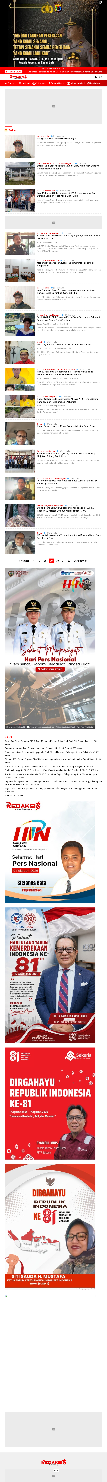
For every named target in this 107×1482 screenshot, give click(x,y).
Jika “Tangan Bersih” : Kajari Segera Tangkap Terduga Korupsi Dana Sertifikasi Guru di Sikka (66, 291)
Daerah (40, 136)
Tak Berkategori (58, 478)
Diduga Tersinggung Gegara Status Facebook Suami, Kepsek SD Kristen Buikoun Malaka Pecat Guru (65, 509)
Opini (47, 136)
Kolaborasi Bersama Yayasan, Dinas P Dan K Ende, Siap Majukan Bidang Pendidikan (66, 455)
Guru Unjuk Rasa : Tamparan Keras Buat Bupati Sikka (65, 344)
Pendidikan (50, 190)
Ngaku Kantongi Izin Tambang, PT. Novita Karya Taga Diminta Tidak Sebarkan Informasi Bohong (65, 373)
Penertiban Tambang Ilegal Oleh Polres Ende (60, 378)
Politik (47, 478)
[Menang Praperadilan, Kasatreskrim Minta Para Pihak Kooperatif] (20, 270)
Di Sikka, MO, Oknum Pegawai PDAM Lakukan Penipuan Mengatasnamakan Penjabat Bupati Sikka (49, 759)
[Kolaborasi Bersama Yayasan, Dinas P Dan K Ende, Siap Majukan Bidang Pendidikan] (20, 461)
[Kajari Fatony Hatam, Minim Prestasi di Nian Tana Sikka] (20, 433)
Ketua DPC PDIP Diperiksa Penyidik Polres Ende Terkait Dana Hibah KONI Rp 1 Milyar (43, 766)
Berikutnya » (81, 560)
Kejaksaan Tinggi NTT (51, 242)
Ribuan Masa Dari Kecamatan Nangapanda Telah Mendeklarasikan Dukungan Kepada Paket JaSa (49, 752)
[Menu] (7, 77)
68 (45, 560)
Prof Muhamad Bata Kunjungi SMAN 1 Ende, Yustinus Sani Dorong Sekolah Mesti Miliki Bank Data (67, 194)
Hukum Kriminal (44, 233)
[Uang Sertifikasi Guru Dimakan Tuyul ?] (20, 146)
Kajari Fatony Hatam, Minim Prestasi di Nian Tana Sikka (66, 426)
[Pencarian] (100, 77)
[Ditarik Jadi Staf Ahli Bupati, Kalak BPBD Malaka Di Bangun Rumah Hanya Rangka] (20, 173)
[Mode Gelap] (96, 77)
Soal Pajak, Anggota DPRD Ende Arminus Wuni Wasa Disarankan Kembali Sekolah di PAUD (46, 770)
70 (57, 560)
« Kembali (24, 560)
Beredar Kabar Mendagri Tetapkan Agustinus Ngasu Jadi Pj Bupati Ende (37, 748)
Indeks (8, 795)
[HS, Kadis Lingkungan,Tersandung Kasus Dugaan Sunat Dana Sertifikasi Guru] (20, 542)
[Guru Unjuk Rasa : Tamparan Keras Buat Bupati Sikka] (20, 352)
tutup (56, 1471)
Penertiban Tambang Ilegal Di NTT (56, 324)
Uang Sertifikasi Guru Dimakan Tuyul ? (57, 138)
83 (69, 560)
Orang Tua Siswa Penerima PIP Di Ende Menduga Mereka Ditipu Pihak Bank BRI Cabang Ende (47, 741)
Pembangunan (67, 163)
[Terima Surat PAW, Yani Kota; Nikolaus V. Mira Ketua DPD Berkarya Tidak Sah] (20, 488)
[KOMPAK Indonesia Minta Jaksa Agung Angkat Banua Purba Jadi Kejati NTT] (20, 243)
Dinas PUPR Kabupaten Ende (54, 405)
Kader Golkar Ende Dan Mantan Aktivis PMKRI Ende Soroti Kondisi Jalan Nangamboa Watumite (67, 400)
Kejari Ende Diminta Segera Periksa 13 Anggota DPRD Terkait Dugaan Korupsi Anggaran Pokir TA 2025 (51, 788)
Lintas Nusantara (44, 163)
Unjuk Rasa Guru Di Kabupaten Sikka (57, 348)
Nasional (56, 233)
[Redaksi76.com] (18, 77)
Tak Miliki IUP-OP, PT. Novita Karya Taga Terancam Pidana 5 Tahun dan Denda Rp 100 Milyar (68, 318)
